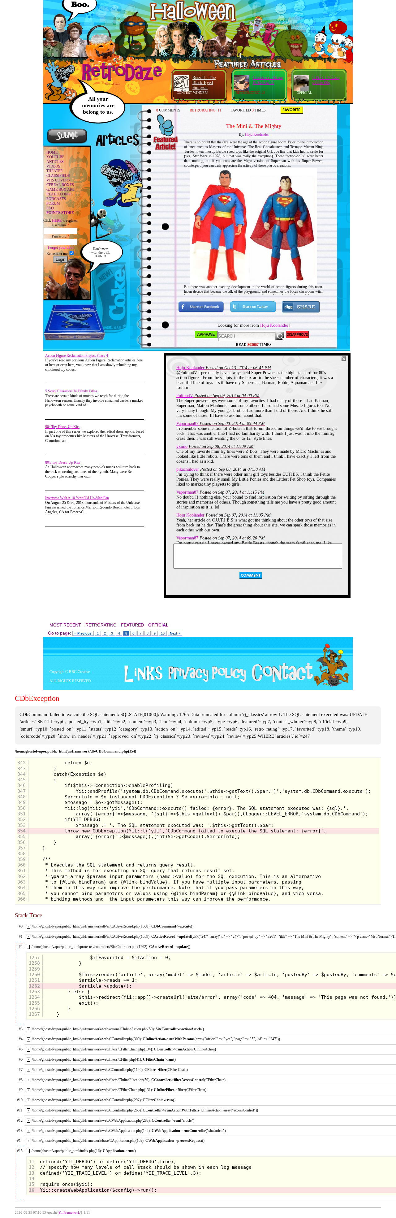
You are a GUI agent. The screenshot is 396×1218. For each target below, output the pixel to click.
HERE (57, 220)
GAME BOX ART (60, 189)
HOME (52, 152)
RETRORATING (101, 624)
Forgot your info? (60, 247)
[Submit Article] (67, 143)
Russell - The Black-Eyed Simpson (204, 82)
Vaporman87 (187, 423)
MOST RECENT (65, 624)
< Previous (83, 633)
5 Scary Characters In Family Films (71, 391)
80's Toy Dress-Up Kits (62, 462)
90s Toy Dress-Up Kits (62, 427)
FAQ (50, 208)
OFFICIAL (158, 624)
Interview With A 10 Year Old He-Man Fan (77, 498)
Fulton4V (184, 395)
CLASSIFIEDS (58, 175)
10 (163, 633)
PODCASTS (56, 199)
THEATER (54, 171)
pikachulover (187, 469)
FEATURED (132, 624)
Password (60, 236)
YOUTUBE (55, 157)
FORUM (53, 203)
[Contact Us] (280, 681)
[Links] (141, 674)
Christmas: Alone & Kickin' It (268, 80)
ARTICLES (55, 161)
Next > (175, 633)
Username (60, 225)
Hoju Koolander (257, 134)
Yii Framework (69, 1212)
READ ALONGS (59, 194)
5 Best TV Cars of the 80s (325, 80)
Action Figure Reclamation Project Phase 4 (76, 355)
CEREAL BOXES (60, 185)
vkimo (181, 446)
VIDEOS (53, 166)
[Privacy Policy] (205, 681)
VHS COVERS (58, 180)
